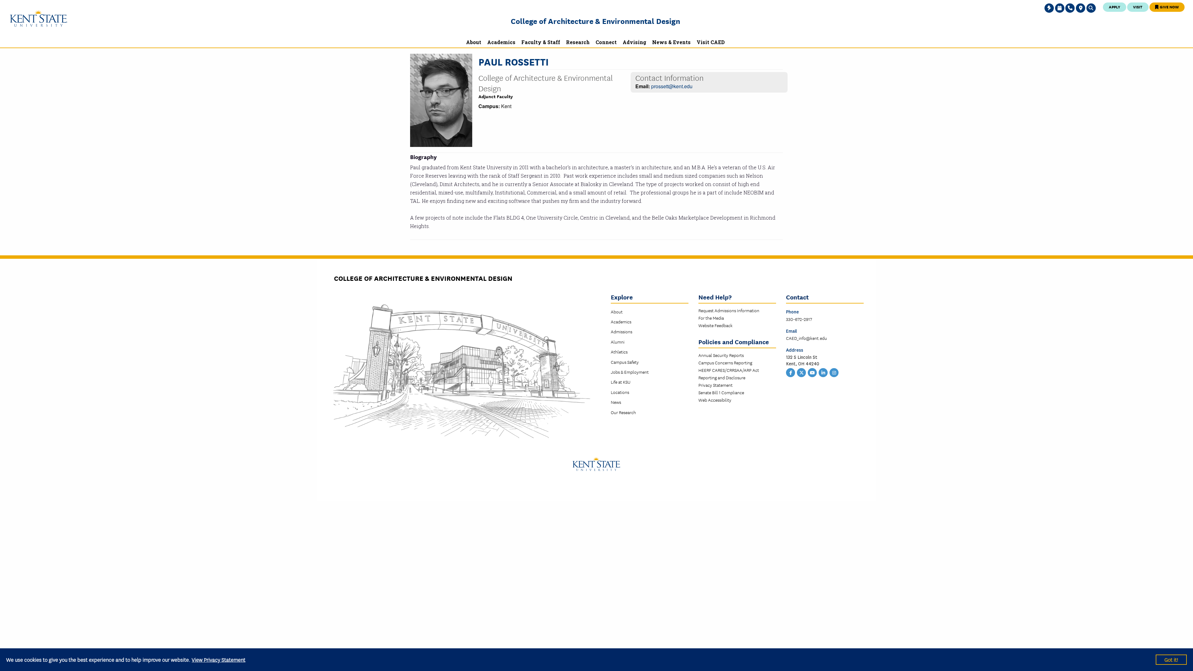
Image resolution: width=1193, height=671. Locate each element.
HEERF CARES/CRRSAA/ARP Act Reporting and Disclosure (728, 374)
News (616, 402)
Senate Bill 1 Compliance (721, 392)
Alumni (617, 341)
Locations (620, 392)
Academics (621, 321)
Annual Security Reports (721, 355)
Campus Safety (625, 361)
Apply (1114, 6)
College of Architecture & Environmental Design (595, 20)
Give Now (1169, 6)
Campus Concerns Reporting (725, 362)
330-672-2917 (799, 319)
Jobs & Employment (630, 371)
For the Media (711, 317)
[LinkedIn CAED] (823, 372)
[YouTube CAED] (812, 372)
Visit (1137, 6)
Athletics (619, 351)
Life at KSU (620, 381)
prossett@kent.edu (671, 86)
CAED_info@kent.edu (806, 338)
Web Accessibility (714, 399)
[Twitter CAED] (801, 372)
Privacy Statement (715, 384)
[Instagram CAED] (834, 372)
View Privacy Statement (218, 659)
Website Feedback (715, 325)
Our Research (623, 412)
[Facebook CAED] (790, 372)
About (617, 311)
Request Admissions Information (728, 310)
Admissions (621, 331)
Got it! (1171, 659)
